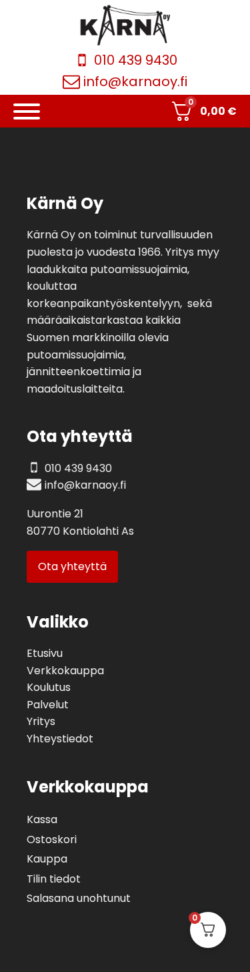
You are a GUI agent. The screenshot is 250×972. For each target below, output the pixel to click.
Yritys (41, 721)
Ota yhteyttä (72, 566)
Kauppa (47, 859)
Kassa (42, 819)
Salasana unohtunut (79, 898)
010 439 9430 (135, 60)
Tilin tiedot (54, 879)
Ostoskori (52, 839)
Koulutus (49, 687)
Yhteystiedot (60, 738)
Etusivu (45, 653)
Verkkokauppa (65, 670)
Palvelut (48, 704)
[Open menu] (26, 111)
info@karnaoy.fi (135, 81)
